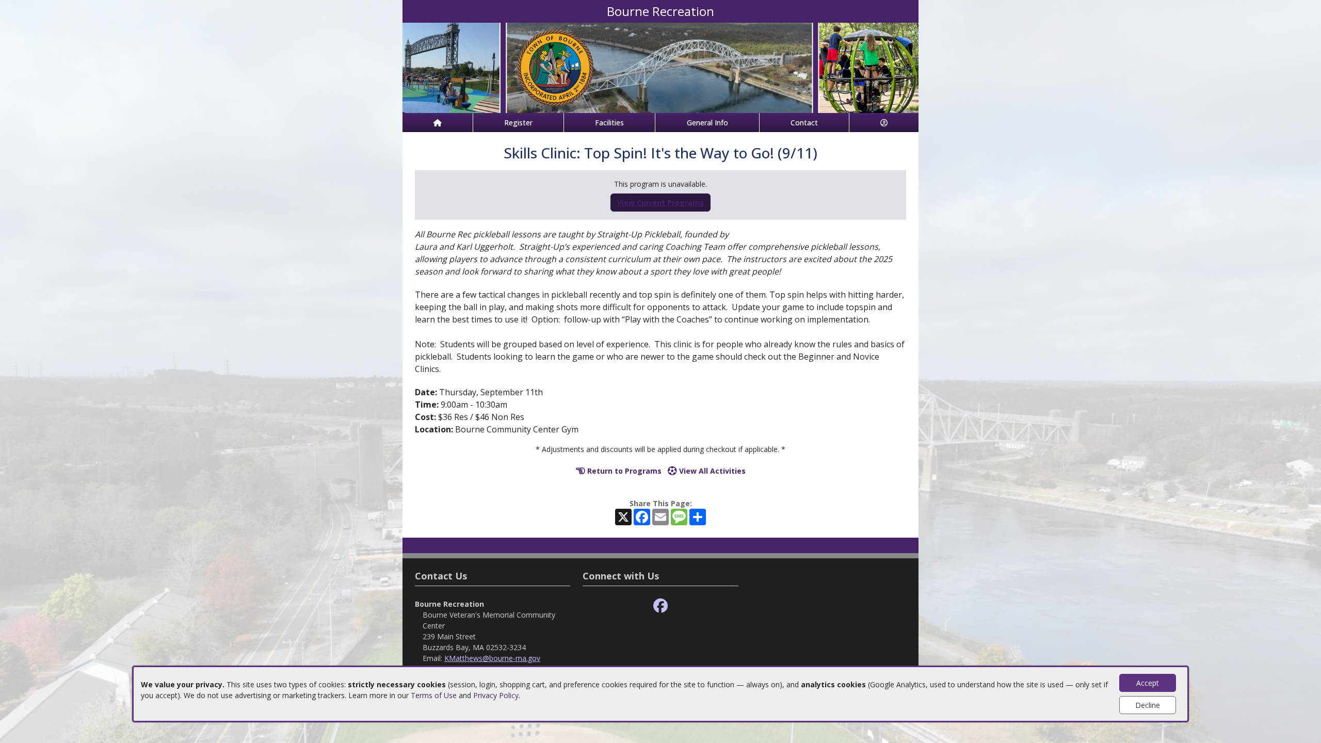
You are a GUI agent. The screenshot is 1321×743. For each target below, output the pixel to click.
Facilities (609, 122)
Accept (1147, 683)
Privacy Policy (496, 695)
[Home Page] (437, 122)
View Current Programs (660, 202)
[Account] (884, 122)
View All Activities (711, 471)
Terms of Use (434, 695)
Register (518, 122)
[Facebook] (660, 606)
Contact (804, 122)
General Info (707, 122)
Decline (1147, 705)
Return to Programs (623, 471)
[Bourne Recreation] (660, 67)
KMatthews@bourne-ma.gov (492, 658)
